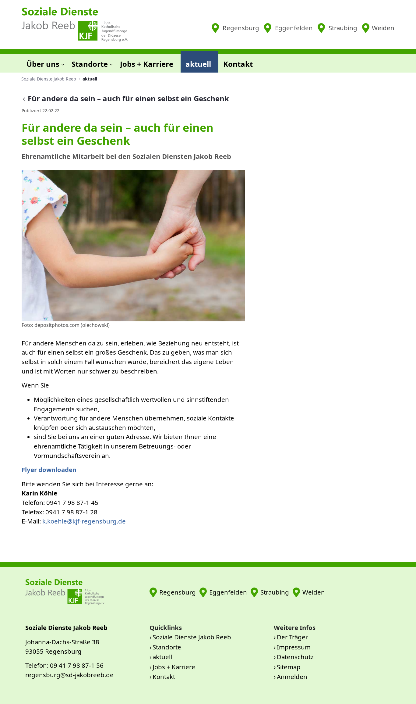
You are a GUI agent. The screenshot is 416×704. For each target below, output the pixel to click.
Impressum (294, 647)
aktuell (162, 656)
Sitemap (289, 667)
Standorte (167, 647)
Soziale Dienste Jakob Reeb (192, 637)
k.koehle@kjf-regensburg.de (84, 521)
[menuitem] (44, 62)
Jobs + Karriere (174, 667)
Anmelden (292, 676)
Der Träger (292, 637)
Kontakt (164, 676)
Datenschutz (295, 656)
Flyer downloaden (49, 469)
